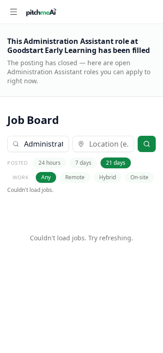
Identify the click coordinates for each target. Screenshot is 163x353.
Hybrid (107, 177)
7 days (83, 163)
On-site (139, 177)
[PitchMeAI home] (41, 11)
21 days (115, 163)
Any (46, 177)
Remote (75, 177)
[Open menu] (13, 12)
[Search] (147, 144)
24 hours (49, 163)
